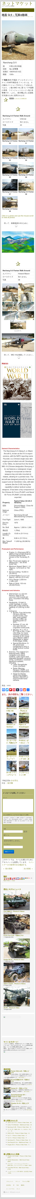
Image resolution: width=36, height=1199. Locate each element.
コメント (5, 797)
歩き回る (14, 780)
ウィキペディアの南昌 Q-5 (20, 98)
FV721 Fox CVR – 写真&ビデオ (14, 935)
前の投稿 (7, 868)
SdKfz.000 (22, 16)
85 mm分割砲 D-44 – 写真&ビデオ (20, 1080)
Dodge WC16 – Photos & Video (14, 959)
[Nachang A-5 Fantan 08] (26, 185)
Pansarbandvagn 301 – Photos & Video (18, 1095)
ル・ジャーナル (10, 1189)
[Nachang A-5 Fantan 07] (10, 185)
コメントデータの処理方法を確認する (18, 863)
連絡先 (22, 1185)
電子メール (6, 835)
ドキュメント (9, 1181)
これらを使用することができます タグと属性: (16, 815)
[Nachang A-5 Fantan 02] (10, 134)
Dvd (18, 1185)
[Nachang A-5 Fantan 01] (26, 134)
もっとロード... (18, 330)
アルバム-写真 (25, 1181)
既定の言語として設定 (9, 880)
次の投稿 (28, 868)
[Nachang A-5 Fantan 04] (26, 151)
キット (18, 1189)
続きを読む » (22, 1077)
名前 (5, 829)
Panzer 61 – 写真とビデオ (19, 1088)
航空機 (10, 783)
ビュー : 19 (20, 1130)
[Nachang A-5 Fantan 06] (26, 168)
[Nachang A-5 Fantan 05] (10, 168)
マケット (17, 1181)
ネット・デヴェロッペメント (12, 1192)
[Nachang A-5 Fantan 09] (10, 202)
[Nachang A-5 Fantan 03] (10, 151)
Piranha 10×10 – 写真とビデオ (20, 1104)
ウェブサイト (7, 844)
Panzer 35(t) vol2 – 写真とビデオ (20, 1072)
